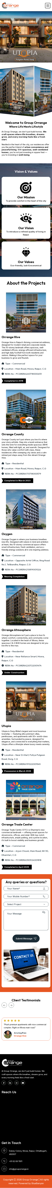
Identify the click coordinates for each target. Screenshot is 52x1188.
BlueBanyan (37, 1183)
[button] (3, 36)
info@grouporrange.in (19, 1169)
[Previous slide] (4, 1005)
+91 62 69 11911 (15, 1161)
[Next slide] (11, 1005)
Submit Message (24, 938)
